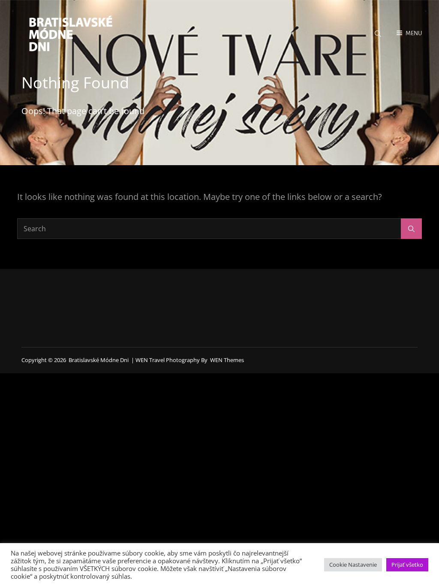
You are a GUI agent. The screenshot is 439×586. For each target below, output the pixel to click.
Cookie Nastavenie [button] (353, 564)
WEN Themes (227, 360)
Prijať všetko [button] (407, 564)
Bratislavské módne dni (99, 360)
